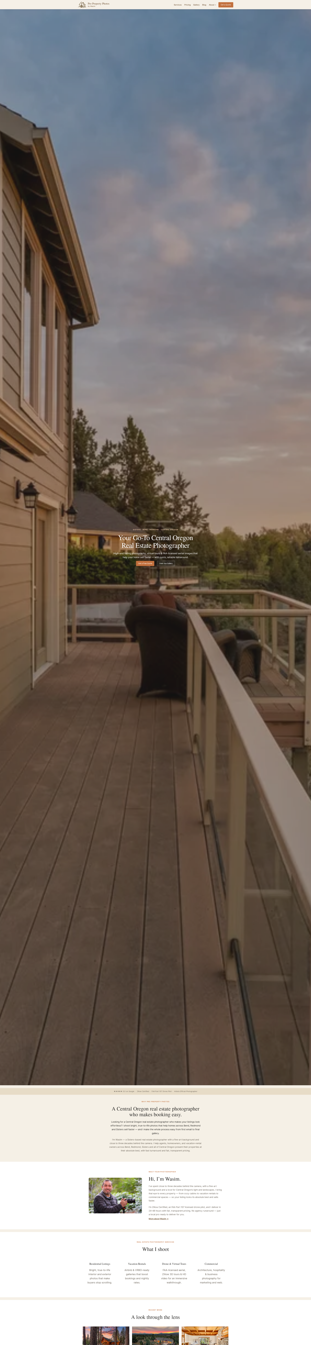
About (211, 5)
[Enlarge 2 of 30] (176, 1329)
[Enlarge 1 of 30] (126, 1329)
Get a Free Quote (145, 563)
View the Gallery (166, 563)
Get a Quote (226, 5)
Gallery (196, 5)
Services (178, 5)
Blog (204, 5)
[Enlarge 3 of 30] (225, 1329)
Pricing (187, 5)
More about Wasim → (158, 1219)
